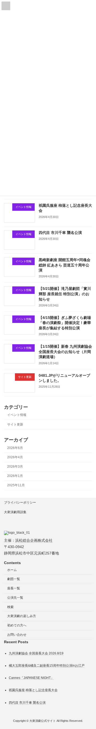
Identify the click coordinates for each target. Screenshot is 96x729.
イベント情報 (16, 415)
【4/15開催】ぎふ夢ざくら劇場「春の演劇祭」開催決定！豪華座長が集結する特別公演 (65, 322)
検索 (10, 607)
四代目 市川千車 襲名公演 (60, 232)
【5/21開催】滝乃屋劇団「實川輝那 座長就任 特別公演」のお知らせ (65, 294)
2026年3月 (15, 466)
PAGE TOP (88, 701)
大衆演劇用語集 (15, 512)
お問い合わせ (16, 635)
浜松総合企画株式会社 (34, 540)
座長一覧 (13, 588)
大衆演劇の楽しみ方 (21, 616)
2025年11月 (16, 485)
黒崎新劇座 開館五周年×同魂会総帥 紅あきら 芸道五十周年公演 (64, 265)
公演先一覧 (15, 598)
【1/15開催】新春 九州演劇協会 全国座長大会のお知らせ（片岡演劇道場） (65, 351)
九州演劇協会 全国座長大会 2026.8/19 (36, 653)
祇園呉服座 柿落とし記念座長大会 (33, 690)
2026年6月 (15, 448)
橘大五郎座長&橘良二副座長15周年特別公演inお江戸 (47, 665)
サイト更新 (15, 424)
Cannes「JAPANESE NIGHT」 (31, 678)
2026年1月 (15, 476)
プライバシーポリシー (20, 502)
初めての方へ (16, 625)
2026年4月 (15, 457)
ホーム (12, 570)
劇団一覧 (13, 579)
